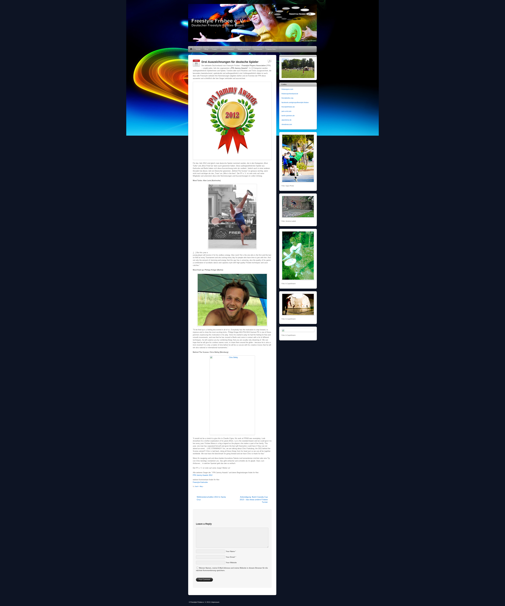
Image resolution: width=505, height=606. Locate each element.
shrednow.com (287, 124)
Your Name (230, 551)
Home (191, 49)
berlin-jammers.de (288, 115)
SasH (196, 486)
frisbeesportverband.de (290, 93)
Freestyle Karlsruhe (200, 482)
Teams (214, 49)
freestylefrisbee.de (288, 107)
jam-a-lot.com (286, 111)
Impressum (215, 602)
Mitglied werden (244, 49)
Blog (206, 49)
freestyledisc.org (287, 98)
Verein (198, 49)
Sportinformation (227, 49)
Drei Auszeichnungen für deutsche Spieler (230, 61)
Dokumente (258, 49)
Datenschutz (271, 49)
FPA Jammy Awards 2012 (202, 475)
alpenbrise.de (286, 120)
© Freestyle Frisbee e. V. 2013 (199, 602)
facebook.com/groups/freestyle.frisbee (295, 102)
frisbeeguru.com (287, 89)
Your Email (230, 557)
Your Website (231, 563)
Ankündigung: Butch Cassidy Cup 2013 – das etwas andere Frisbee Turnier (254, 499)
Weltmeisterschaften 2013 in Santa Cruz (211, 498)
